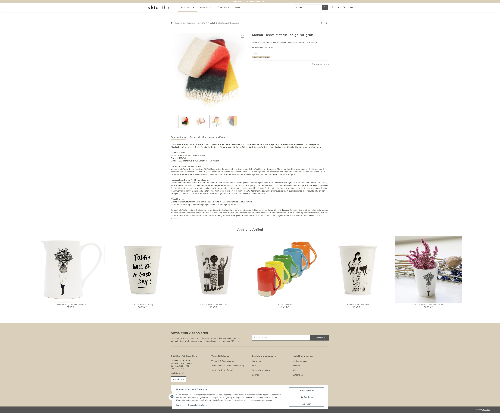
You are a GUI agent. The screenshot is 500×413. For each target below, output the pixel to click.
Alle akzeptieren (307, 390)
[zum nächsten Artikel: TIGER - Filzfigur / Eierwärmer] (326, 23)
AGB (254, 365)
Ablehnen (306, 404)
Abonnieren (319, 337)
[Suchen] (325, 7)
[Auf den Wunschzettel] (242, 38)
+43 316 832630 (241, 1)
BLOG (237, 7)
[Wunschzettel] (338, 7)
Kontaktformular (300, 361)
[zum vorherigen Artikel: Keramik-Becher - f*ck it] (321, 23)
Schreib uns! (178, 379)
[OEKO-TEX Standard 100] (256, 53)
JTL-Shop (486, 410)
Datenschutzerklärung (197, 405)
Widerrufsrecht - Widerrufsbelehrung (227, 365)
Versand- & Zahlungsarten (222, 361)
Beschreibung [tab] (178, 137)
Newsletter (297, 365)
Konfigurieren (307, 397)
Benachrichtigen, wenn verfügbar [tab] (208, 137)
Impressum (181, 405)
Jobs (294, 370)
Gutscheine (298, 375)
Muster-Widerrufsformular (223, 370)
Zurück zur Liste (179, 23)
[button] (332, 7)
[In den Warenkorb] (173, 31)
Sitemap (255, 375)
